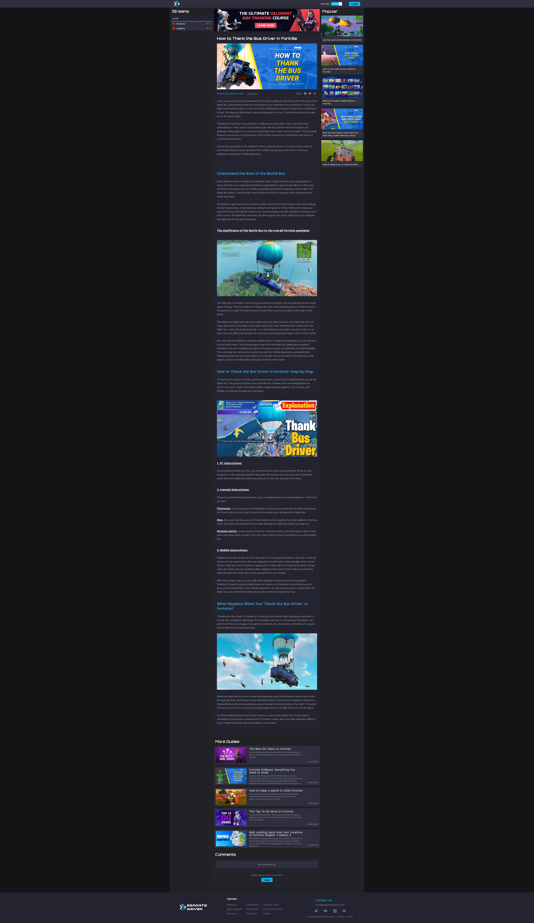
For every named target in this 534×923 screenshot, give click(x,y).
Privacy (341, 916)
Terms (349, 916)
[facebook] (305, 93)
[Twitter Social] (316, 911)
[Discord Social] (335, 911)
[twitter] (310, 93)
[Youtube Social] (325, 911)
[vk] (314, 93)
